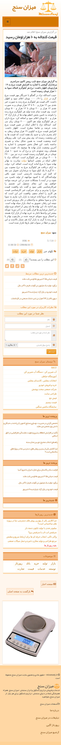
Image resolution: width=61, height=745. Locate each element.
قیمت (31, 568)
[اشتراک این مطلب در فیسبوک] (12, 266)
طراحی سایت (50, 393)
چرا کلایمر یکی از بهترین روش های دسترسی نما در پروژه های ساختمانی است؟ (34, 450)
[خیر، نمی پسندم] (12, 259)
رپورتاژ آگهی (52, 725)
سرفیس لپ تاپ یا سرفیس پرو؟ (42, 532)
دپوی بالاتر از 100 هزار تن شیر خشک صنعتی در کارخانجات (34, 298)
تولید (32, 251)
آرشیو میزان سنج (49, 732)
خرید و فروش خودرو (48, 385)
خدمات (41, 568)
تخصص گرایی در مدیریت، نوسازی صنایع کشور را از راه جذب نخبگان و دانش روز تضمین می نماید (30, 424)
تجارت (20, 568)
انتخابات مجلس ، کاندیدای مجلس (42, 380)
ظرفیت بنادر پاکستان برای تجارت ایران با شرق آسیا (38, 470)
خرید (23, 251)
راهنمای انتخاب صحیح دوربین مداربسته (42, 442)
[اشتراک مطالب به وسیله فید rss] (22, 266)
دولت (24, 160)
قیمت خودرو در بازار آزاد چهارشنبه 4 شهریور (39, 292)
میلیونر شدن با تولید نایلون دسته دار (41, 528)
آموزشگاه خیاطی (49, 376)
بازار (46, 98)
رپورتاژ (18, 563)
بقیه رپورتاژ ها (50, 545)
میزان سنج (24, 7)
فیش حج (53, 398)
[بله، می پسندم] (26, 259)
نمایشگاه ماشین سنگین (46, 407)
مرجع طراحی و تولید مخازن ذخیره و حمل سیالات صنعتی (32, 541)
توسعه (52, 568)
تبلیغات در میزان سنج (47, 717)
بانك (28, 563)
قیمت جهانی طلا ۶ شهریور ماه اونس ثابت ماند (39, 279)
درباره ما (54, 710)
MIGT (54, 367)
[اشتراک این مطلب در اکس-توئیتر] (7, 266)
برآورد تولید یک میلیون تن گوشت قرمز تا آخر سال (37, 285)
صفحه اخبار (47, 584)
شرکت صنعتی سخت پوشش (44, 389)
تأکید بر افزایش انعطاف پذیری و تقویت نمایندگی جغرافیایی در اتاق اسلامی (32, 434)
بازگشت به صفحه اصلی (19, 591)
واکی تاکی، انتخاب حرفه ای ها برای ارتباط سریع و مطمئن (31, 537)
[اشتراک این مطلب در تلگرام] (17, 266)
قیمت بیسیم (51, 402)
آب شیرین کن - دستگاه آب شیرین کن (40, 372)
